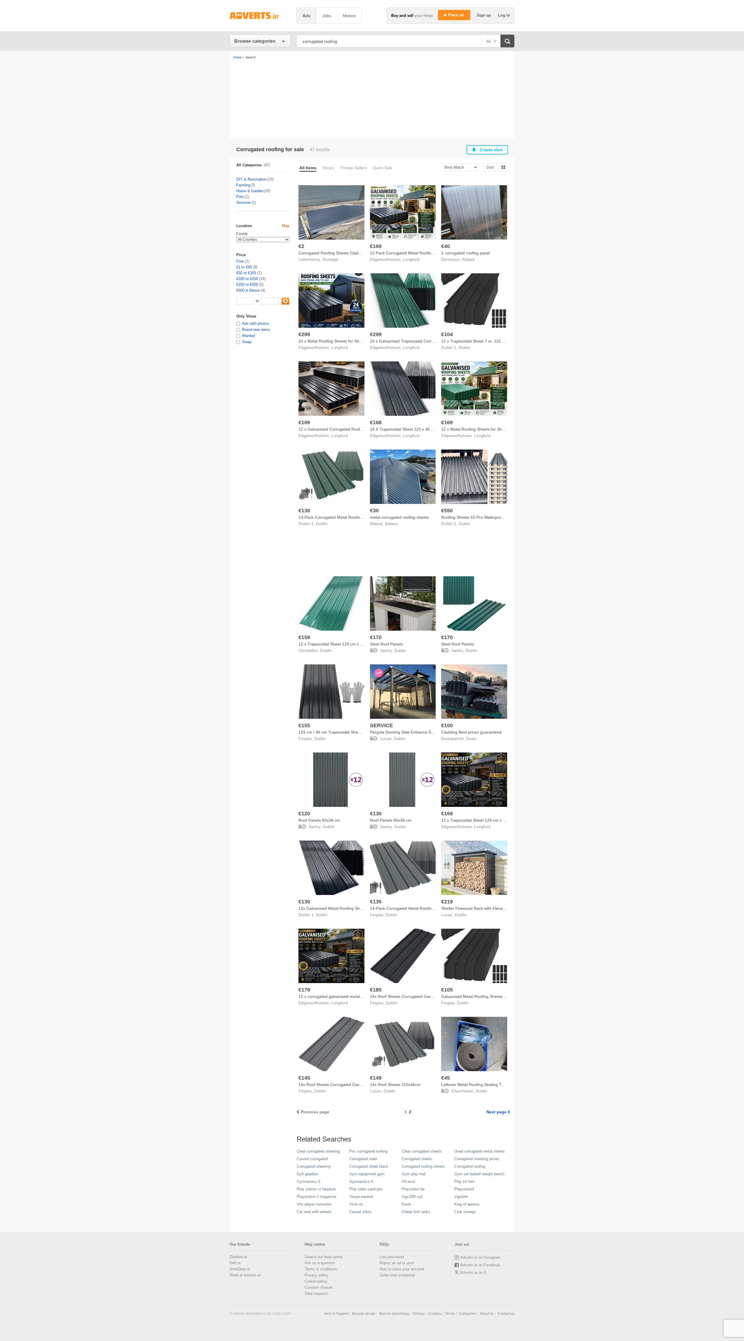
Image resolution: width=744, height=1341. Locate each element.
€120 (304, 813)
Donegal (330, 259)
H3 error (408, 1181)
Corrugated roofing (469, 1166)
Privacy (419, 1314)
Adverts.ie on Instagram (480, 1257)
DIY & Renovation (251, 179)
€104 (447, 334)
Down (471, 738)
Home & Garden (249, 191)
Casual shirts (360, 1212)
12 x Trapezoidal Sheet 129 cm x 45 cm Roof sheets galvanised (499, 820)
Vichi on (356, 1204)
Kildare (468, 259)
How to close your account (402, 1269)
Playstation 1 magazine (316, 1196)
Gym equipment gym (366, 1174)
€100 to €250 (247, 279)
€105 (447, 990)
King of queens (467, 1204)
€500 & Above (248, 290)
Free (240, 261)
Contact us (506, 1314)
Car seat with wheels (314, 1212)
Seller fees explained (397, 1275)
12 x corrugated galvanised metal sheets (335, 996)
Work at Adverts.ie (245, 1275)
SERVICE (381, 725)
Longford (411, 259)
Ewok (406, 1204)
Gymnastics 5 (308, 1181)
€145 (304, 1078)
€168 (376, 422)
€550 (447, 510)
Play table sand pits (366, 1189)
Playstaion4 (464, 1189)
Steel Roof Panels (386, 644)
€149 (376, 1078)
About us (487, 1314)
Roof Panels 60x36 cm (319, 820)
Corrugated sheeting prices (476, 1159)
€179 (304, 990)
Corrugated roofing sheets (423, 1166)
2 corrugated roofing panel (465, 253)
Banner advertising (394, 1314)
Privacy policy (316, 1275)
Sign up (484, 15)
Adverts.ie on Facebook (480, 1265)
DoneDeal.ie (240, 1269)
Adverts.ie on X (473, 1272)
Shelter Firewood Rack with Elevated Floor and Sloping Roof (496, 908)
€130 (304, 510)
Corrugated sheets (417, 1159)
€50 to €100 (246, 273)
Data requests (316, 1293)
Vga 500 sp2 (412, 1196)
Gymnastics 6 (361, 1181)
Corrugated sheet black (368, 1166)
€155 (304, 725)
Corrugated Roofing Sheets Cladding (332, 253)
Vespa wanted (361, 1196)
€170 (376, 637)
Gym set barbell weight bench (479, 1174)
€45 (445, 1078)
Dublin (464, 347)
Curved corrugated (312, 1159)
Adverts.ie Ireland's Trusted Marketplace (260, 15)
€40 (445, 246)
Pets (240, 197)
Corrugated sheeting (313, 1166)
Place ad (456, 15)
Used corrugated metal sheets (479, 1151)
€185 (376, 990)
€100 (447, 725)
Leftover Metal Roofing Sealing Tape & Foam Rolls (487, 1084)
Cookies (434, 1314)
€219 (447, 902)
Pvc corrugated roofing (368, 1151)
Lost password (392, 1257)
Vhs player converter (314, 1204)
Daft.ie (235, 1263)
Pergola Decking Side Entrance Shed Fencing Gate (417, 732)
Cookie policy (316, 1281)
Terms (450, 1314)
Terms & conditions (321, 1269)
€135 (376, 902)
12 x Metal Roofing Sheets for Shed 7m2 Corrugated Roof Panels (501, 429)
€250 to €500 (247, 284)
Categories (467, 1314)
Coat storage (465, 1212)
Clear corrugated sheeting (318, 1151)
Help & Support (336, 1314)
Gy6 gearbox (307, 1174)
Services (243, 202)
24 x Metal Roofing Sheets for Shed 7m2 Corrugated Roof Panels (358, 341)
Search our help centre (324, 1257)
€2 (301, 246)
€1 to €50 (244, 267)
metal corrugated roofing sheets (399, 517)
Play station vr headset (316, 1189)
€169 (376, 246)
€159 (304, 637)
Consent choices (319, 1287)
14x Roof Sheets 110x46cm (395, 1084)
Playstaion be (413, 1189)
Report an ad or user (397, 1263)
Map (285, 226)
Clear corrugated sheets (422, 1151)
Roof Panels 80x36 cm (391, 820)
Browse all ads (363, 1314)
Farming (243, 185)
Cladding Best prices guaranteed (471, 732)
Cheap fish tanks (416, 1212)
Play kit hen (464, 1181)
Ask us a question (320, 1263)
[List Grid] (493, 167)
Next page (497, 1112)
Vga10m (461, 1196)
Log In (504, 15)
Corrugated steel (363, 1159)
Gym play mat (413, 1174)
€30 (374, 510)
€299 (304, 334)
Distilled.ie (238, 1257)
